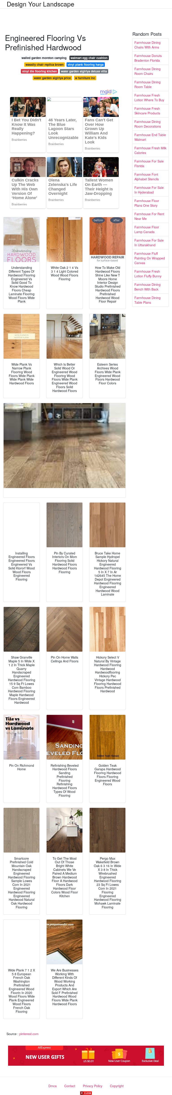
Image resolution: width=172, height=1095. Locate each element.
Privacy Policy (92, 1086)
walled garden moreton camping (44, 58)
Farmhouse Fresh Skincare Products (147, 110)
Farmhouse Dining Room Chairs (147, 71)
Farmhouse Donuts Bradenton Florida (148, 58)
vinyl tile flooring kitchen (39, 71)
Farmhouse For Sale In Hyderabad (149, 189)
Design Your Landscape (40, 3)
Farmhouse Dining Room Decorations (147, 123)
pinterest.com (29, 1034)
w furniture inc (85, 78)
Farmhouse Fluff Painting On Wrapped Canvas (149, 258)
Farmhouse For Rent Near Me (149, 216)
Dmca (52, 1086)
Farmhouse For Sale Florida (149, 163)
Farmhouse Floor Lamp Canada (146, 229)
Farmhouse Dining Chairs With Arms (147, 44)
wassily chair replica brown (45, 64)
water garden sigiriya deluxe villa (84, 71)
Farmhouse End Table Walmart (150, 137)
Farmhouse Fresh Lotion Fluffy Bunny (147, 273)
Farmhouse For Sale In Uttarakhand (149, 242)
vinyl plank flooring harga (85, 64)
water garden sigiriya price (52, 78)
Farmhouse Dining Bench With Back (147, 286)
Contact (69, 1086)
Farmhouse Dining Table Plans (147, 300)
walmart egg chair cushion (89, 58)
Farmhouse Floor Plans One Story (146, 203)
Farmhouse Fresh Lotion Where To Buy (149, 97)
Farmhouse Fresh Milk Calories (150, 150)
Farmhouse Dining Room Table (147, 84)
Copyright (117, 1086)
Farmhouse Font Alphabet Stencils (146, 176)
